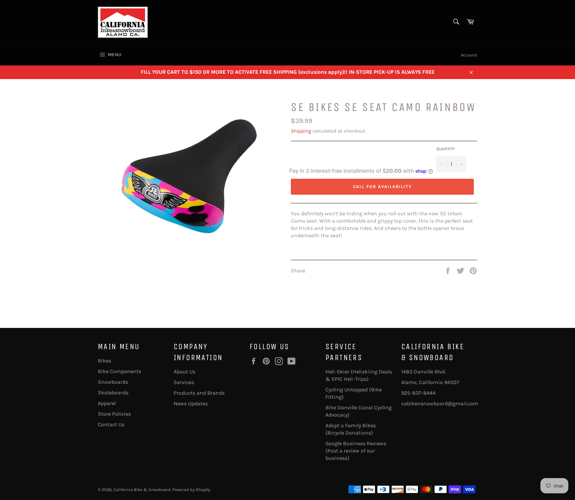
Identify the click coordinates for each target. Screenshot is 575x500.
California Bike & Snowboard (142, 489)
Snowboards (113, 382)
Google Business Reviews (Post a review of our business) (355, 450)
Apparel (107, 403)
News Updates (191, 403)
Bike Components (119, 371)
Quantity (445, 149)
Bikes (104, 360)
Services (184, 382)
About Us (184, 371)
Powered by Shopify (191, 489)
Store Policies (114, 414)
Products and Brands (199, 393)
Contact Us (111, 424)
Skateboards (113, 392)
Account (469, 54)
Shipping (301, 131)
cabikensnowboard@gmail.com (439, 403)
